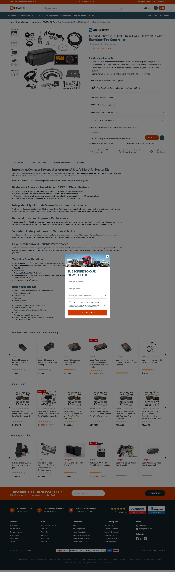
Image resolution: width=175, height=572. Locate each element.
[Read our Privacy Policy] (105, 305)
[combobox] (87, 295)
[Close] (107, 256)
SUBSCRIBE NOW (88, 313)
